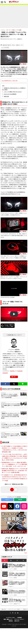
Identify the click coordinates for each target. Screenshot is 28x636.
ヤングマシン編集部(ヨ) (17, 39)
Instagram (5, 373)
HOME (4, 609)
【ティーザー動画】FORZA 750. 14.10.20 (11, 91)
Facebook (19, 371)
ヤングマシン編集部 (12, 568)
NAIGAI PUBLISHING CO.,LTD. (15, 624)
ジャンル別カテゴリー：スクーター (10, 80)
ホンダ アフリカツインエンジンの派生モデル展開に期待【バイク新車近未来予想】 (10, 405)
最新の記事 (5, 96)
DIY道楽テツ (11, 586)
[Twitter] (14, 383)
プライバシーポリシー (19, 619)
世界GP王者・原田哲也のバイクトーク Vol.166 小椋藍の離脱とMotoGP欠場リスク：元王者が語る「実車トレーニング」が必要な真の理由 (14, 470)
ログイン (7, 499)
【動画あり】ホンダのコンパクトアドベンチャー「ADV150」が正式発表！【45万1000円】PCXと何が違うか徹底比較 (10, 416)
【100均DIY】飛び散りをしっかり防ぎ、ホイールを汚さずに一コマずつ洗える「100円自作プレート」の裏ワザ (17, 583)
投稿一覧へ (13, 376)
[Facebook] (5, 383)
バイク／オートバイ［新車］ (14, 609)
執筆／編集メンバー (8, 619)
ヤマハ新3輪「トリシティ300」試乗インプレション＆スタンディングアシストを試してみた (10, 426)
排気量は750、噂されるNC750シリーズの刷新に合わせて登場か (13, 88)
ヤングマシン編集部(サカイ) (14, 603)
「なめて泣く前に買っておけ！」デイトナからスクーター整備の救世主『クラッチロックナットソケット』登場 (16, 600)
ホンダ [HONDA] (5, 47)
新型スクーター (19, 45)
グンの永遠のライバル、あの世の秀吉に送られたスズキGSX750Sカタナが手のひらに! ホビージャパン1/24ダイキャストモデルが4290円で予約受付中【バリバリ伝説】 (17, 591)
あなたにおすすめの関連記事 (9, 94)
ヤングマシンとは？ (10, 617)
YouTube (12, 371)
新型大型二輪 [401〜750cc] (9, 45)
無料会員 (20, 499)
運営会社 (11, 621)
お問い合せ (16, 621)
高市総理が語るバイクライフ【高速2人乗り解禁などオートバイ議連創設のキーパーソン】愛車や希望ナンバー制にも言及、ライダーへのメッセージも (14, 464)
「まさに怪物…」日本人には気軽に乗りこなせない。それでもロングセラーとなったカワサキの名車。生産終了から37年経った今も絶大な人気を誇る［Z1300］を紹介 (16, 574)
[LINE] (22, 383)
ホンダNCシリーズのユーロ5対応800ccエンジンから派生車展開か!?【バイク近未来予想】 (9, 396)
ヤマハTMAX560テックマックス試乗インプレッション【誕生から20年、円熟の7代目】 (10, 435)
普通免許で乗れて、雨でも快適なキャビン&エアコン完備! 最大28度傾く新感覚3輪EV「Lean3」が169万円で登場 (16, 565)
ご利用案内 (19, 617)
